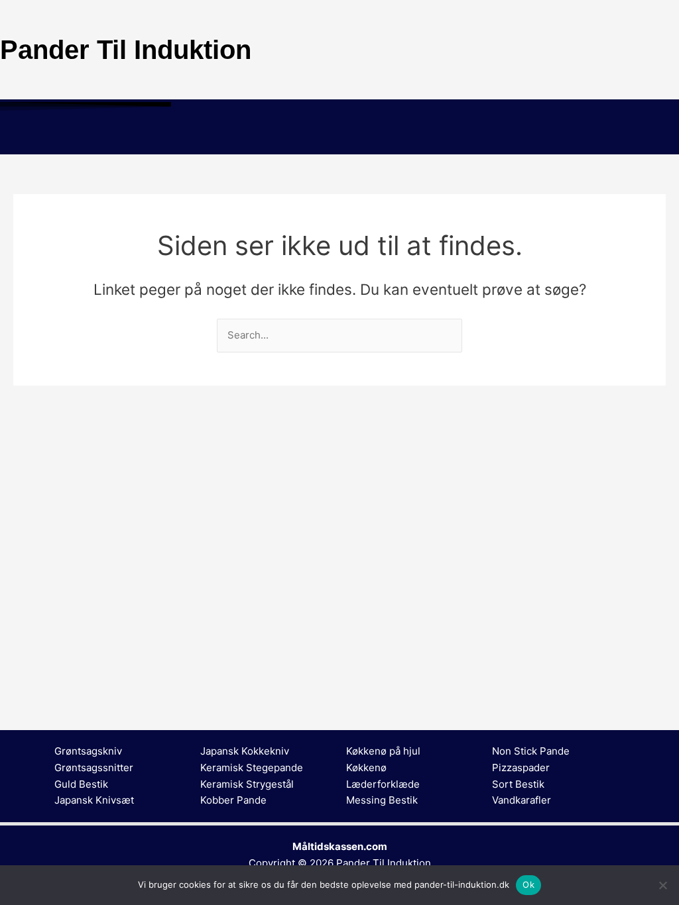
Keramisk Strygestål (247, 784)
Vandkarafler (521, 800)
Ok (528, 884)
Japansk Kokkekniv (244, 751)
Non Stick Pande (531, 751)
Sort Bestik (518, 784)
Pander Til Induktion (383, 863)
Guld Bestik (81, 784)
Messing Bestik (382, 800)
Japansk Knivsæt (94, 800)
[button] (339, 135)
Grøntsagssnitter (93, 767)
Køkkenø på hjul (383, 751)
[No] (662, 885)
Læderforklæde (383, 784)
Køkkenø (366, 767)
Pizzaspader (521, 767)
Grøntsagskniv (88, 751)
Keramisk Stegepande (251, 767)
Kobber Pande (233, 800)
